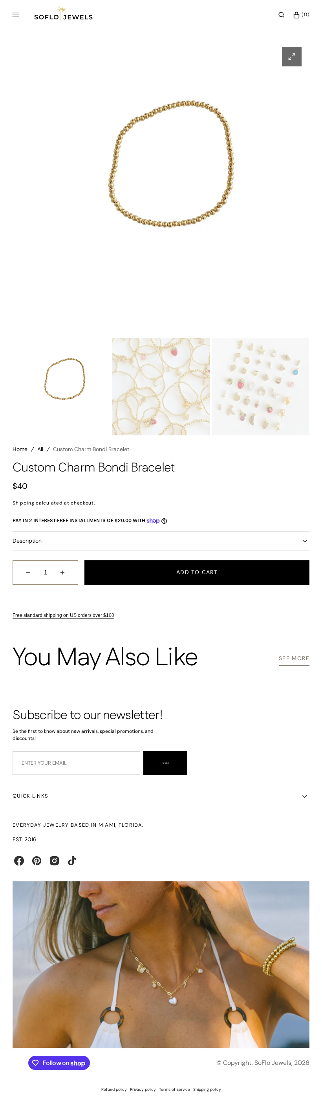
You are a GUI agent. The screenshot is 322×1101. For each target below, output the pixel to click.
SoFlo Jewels (267, 1063)
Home (20, 452)
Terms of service (171, 1089)
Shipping (24, 506)
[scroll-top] (298, 1083)
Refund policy (111, 1089)
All (40, 452)
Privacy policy (140, 1089)
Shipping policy (204, 1089)
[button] (275, 15)
